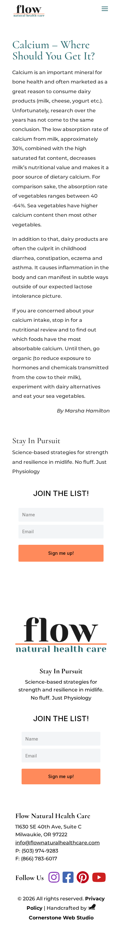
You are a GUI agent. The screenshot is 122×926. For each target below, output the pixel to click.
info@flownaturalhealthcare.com (57, 843)
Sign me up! (61, 553)
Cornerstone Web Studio (61, 918)
